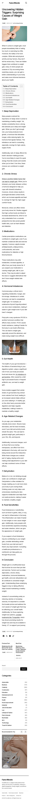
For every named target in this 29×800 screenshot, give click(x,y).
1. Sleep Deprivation (10, 89)
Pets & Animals (6, 715)
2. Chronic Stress (9, 91)
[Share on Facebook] (3, 636)
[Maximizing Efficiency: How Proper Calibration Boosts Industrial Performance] (21, 650)
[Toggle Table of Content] (20, 86)
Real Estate (5, 718)
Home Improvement (7, 702)
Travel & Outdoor (7, 725)
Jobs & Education (7, 707)
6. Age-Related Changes (12, 100)
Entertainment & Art (7, 695)
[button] (3, 3)
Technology (5, 723)
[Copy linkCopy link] (13, 636)
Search (4, 665)
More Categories (11, 795)
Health (3, 23)
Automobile (5, 682)
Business (18, 655)
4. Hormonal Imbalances (11, 95)
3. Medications (8, 93)
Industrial (4, 705)
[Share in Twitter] (6, 636)
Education (4, 692)
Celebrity (4, 687)
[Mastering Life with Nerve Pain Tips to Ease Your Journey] (8, 650)
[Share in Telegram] (10, 636)
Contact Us (18, 795)
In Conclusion (8, 106)
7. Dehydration (8, 102)
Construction (5, 690)
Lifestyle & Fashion (7, 712)
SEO (3, 720)
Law (3, 710)
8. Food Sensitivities (10, 104)
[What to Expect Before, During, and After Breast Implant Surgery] (14, 751)
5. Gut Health (8, 97)
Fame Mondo (14, 3)
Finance (4, 697)
